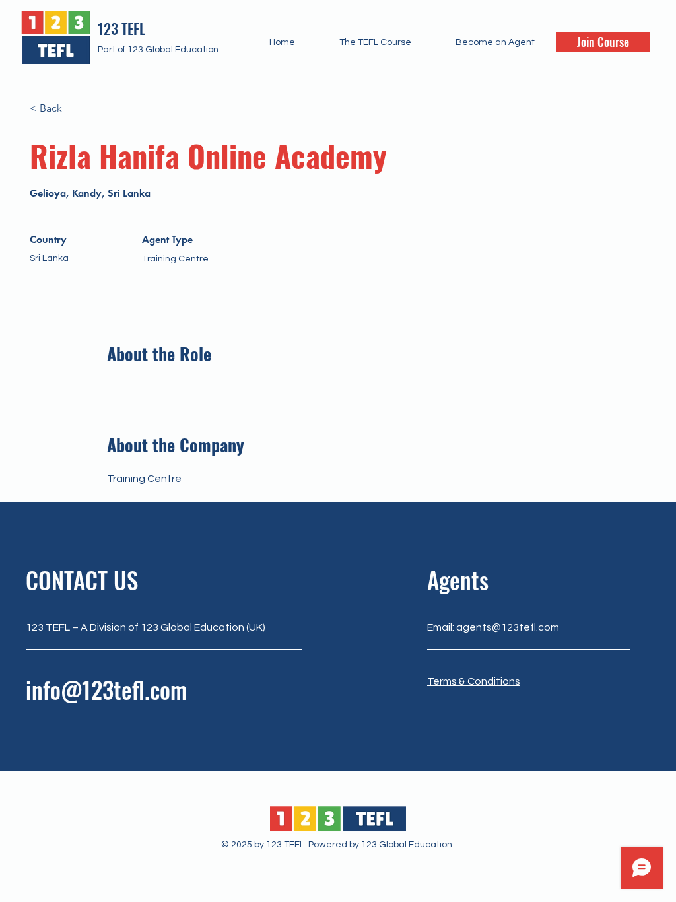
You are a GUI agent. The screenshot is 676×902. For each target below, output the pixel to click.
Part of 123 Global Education (158, 49)
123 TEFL (121, 28)
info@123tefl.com (106, 689)
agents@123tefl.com (507, 627)
